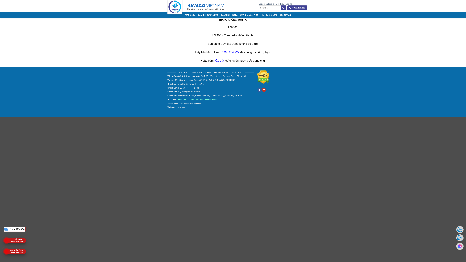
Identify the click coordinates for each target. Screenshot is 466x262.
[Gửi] (283, 7)
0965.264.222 (230, 52)
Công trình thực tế (266, 4)
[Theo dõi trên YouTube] (264, 90)
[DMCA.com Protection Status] (263, 77)
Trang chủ (190, 15)
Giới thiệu (280, 4)
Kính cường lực (269, 15)
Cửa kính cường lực (208, 15)
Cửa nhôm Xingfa (229, 15)
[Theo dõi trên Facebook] (260, 90)
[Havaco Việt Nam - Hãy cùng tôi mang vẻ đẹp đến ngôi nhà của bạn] (174, 7)
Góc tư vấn (285, 15)
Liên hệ (289, 4)
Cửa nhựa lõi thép (249, 15)
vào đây (219, 60)
